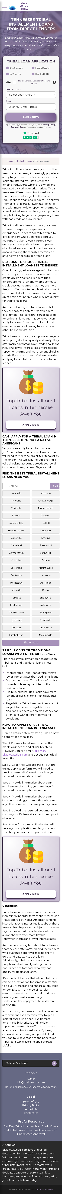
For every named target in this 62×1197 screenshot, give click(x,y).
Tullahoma (45, 605)
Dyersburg (16, 620)
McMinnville (45, 635)
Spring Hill (45, 552)
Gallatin (46, 560)
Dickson (16, 627)
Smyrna (45, 538)
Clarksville (16, 508)
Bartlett (45, 523)
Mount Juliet (46, 567)
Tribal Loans (24, 161)
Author (31, 1078)
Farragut (16, 597)
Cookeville (16, 575)
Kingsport (45, 530)
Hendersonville (16, 530)
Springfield (46, 612)
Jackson (45, 515)
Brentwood (45, 545)
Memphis (45, 493)
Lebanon (46, 575)
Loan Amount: (14, 89)
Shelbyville (45, 597)
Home (9, 161)
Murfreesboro (45, 508)
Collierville (16, 538)
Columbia (16, 560)
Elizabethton (16, 635)
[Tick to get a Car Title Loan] (54, 82)
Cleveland (16, 545)
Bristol (45, 590)
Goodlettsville (16, 612)
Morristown (16, 582)
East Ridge (16, 605)
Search (56, 485)
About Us (31, 1109)
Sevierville (45, 620)
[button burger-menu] (4, 7)
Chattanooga (45, 500)
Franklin (16, 515)
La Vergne (16, 567)
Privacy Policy (49, 125)
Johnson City (16, 523)
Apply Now (31, 117)
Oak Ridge (46, 582)
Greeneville (45, 627)
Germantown (16, 552)
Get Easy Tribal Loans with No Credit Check (31, 1126)
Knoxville (16, 500)
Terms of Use (17, 127)
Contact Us (31, 1113)
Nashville (16, 493)
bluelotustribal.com (44, 1189)
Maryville (16, 590)
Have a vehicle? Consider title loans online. (34, 82)
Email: (9, 101)
